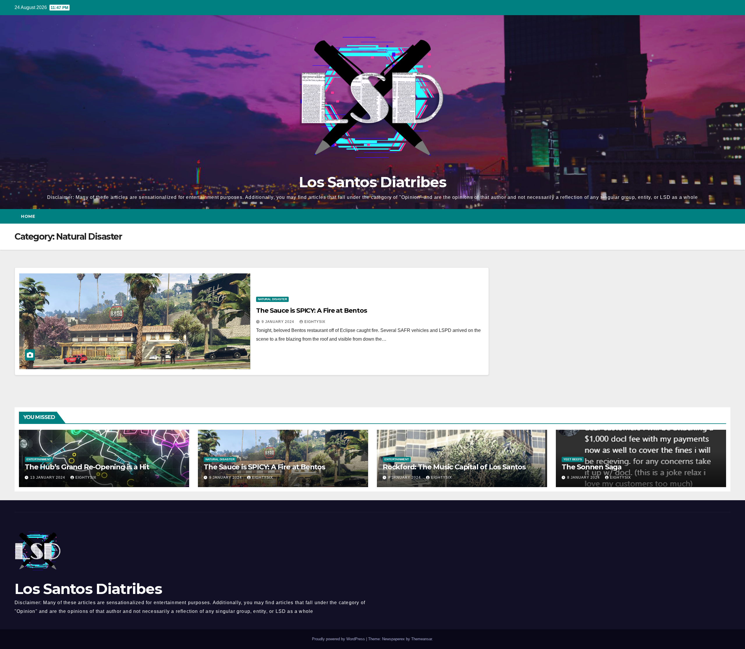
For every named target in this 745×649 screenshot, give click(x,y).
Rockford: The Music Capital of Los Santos (454, 467)
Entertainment (38, 459)
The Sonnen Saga (592, 467)
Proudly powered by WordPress (339, 639)
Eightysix (314, 322)
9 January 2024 (278, 322)
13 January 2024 (48, 477)
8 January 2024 (405, 477)
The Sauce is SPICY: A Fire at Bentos (311, 310)
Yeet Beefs (572, 459)
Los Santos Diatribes (372, 182)
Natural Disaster (272, 299)
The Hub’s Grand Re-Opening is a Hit (87, 467)
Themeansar (421, 639)
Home (28, 216)
